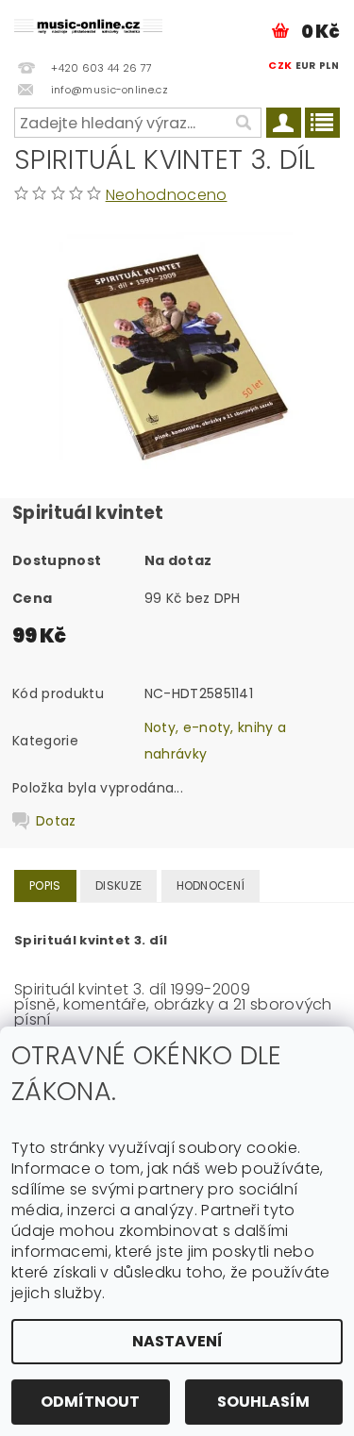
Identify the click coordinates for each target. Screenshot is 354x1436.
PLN (329, 65)
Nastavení (177, 1341)
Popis (45, 885)
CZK (280, 65)
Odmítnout (90, 1401)
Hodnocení (211, 885)
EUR (305, 65)
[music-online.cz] (88, 24)
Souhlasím (263, 1401)
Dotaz (56, 820)
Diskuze (118, 885)
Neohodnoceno (167, 195)
